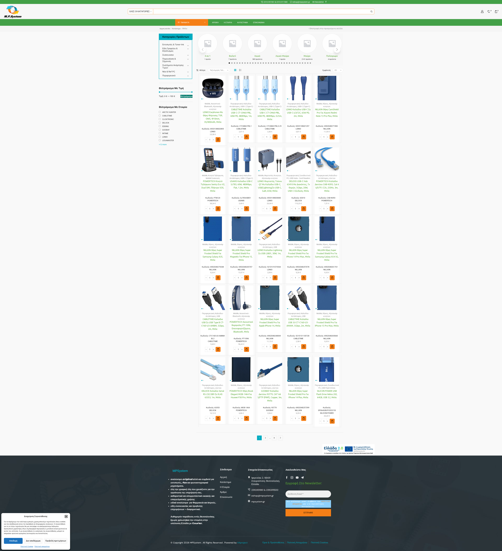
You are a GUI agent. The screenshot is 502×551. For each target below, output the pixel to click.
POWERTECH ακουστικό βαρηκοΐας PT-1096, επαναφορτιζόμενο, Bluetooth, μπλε (241, 327)
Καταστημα (242, 22)
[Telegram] (302, 477)
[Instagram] (292, 477)
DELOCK (298, 201)
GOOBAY (269, 410)
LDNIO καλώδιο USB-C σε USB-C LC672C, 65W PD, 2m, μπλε (298, 112)
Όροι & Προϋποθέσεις (273, 542)
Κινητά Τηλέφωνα (215, 175)
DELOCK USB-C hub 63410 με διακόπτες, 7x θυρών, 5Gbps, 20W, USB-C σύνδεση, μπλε (298, 186)
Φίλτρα (202, 70)
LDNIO (212, 131)
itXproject (242, 542)
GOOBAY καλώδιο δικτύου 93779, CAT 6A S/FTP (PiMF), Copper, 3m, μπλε (270, 396)
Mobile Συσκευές (213, 178)
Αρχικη (215, 22)
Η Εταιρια (228, 22)
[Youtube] (297, 477)
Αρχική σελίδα (165, 28)
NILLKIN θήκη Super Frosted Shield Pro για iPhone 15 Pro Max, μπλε (327, 322)
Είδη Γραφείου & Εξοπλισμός (170, 49)
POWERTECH (212, 201)
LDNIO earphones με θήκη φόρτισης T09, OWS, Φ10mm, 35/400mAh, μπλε (213, 117)
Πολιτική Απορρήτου (297, 542)
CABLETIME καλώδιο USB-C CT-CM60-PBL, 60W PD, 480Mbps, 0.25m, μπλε (270, 114)
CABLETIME (241, 129)
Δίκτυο (332, 178)
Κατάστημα (176, 28)
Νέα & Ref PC (168, 71)
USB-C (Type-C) (247, 106)
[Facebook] (326, 2)
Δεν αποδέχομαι (33, 541)
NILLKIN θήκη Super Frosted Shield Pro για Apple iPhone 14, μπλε (269, 322)
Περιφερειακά (168, 75)
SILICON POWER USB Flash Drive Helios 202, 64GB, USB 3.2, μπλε (326, 394)
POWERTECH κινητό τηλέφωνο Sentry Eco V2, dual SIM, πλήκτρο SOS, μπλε (213, 186)
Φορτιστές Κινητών (272, 175)
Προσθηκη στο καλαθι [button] (210, 89)
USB (275, 247)
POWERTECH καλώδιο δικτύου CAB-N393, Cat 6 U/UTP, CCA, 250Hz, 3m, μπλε (327, 186)
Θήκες (325, 104)
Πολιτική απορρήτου (42, 546)
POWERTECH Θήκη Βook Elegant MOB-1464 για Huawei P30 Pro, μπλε (241, 394)
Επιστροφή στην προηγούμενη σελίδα (326, 28)
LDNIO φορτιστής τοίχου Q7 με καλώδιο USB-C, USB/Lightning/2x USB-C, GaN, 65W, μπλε (270, 186)
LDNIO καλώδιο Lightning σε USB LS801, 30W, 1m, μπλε (270, 253)
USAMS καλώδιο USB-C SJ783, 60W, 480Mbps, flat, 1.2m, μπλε (241, 184)
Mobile (207, 104)
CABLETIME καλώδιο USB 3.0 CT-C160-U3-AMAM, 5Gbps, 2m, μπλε (298, 322)
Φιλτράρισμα (186, 96)
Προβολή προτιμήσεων (55, 541)
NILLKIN (326, 129)
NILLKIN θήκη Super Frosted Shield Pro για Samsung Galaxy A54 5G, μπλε (327, 255)
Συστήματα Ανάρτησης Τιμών (173, 66)
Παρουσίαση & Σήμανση (169, 60)
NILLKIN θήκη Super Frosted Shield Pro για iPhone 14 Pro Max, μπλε (298, 253)
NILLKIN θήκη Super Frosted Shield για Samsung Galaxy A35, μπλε (213, 255)
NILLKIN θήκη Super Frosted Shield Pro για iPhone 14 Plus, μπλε (298, 394)
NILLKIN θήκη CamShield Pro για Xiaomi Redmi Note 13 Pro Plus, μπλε (327, 112)
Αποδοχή (13, 541)
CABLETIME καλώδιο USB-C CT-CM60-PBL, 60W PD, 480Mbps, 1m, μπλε (241, 114)
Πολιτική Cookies (27, 546)
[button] (66, 516)
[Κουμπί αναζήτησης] (371, 11)
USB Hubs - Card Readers (300, 178)
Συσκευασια (168, 55)
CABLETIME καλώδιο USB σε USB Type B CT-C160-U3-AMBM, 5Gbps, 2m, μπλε (212, 324)
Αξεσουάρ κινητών (270, 178)
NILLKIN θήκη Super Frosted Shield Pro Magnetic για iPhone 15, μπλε (241, 255)
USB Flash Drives (328, 388)
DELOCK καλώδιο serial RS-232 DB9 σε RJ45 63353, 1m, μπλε (213, 394)
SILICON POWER (327, 413)
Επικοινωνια (258, 22)
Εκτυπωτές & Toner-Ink (173, 44)
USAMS (241, 201)
